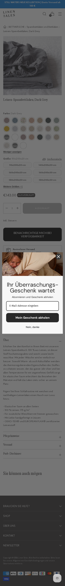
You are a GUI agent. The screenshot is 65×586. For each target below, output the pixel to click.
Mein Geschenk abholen (33, 318)
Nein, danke (32, 327)
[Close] (58, 256)
